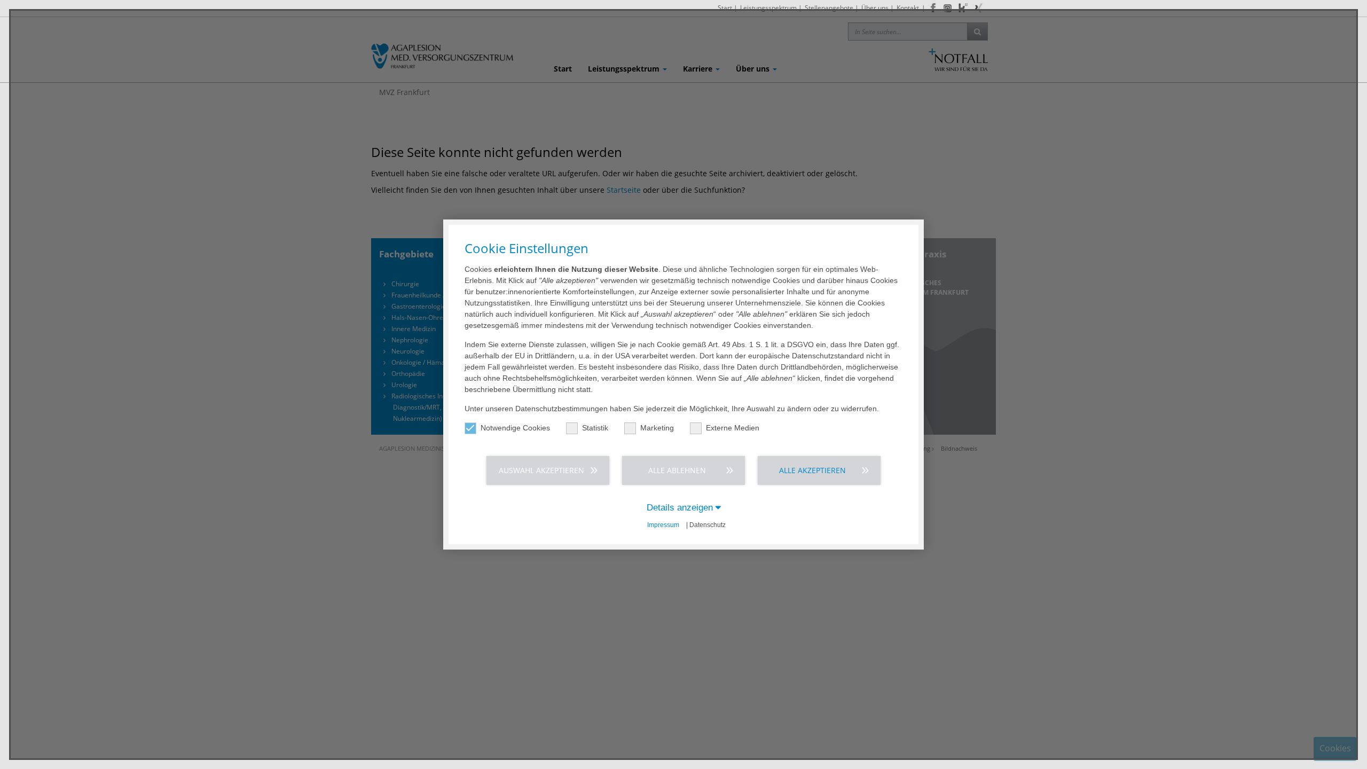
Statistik (595, 427)
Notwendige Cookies (515, 427)
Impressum (663, 525)
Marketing (657, 427)
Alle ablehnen (677, 470)
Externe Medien (732, 427)
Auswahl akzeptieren (541, 470)
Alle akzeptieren (812, 470)
